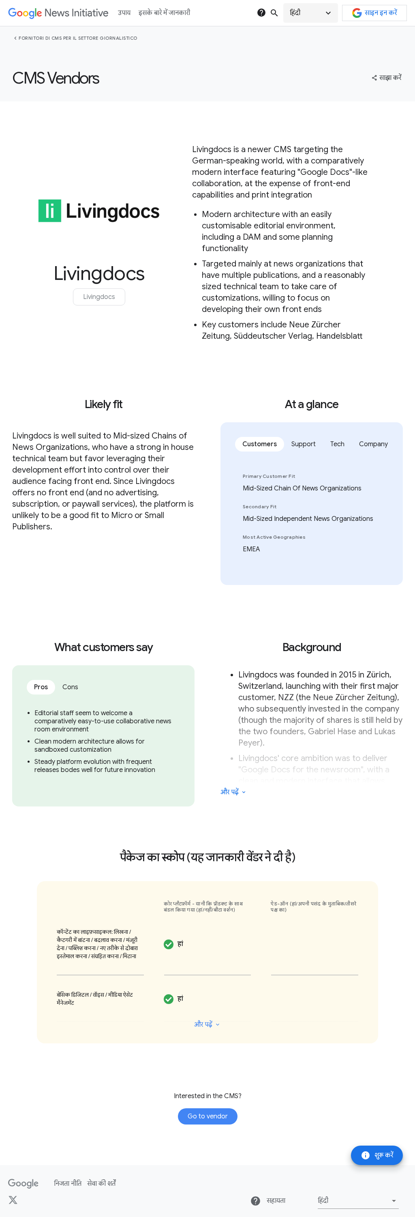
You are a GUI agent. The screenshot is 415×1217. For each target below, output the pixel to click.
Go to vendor (208, 1116)
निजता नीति (67, 1184)
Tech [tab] (337, 444)
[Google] (23, 1184)
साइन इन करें (381, 13)
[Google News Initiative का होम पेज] (58, 13)
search (274, 13)
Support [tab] (303, 444)
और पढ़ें (229, 792)
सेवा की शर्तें (101, 1184)
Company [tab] (373, 444)
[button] (310, 13)
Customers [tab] (259, 444)
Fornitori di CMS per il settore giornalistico (78, 38)
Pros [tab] (41, 687)
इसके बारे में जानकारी (164, 13)
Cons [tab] (70, 687)
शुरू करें (377, 1155)
